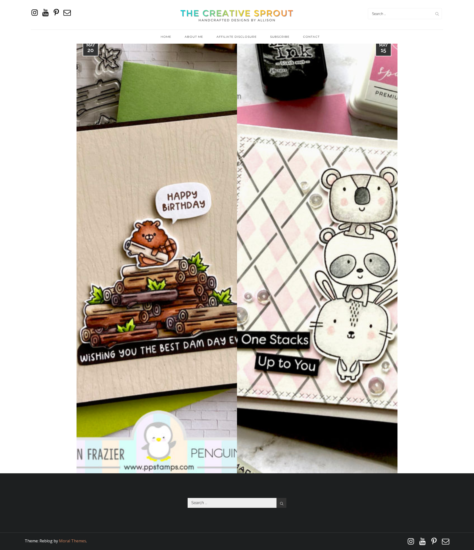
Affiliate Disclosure (237, 36)
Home (166, 36)
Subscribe (280, 36)
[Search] (437, 13)
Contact (311, 36)
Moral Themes (72, 541)
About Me (194, 36)
